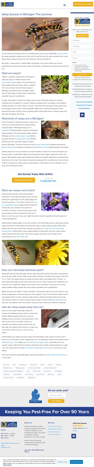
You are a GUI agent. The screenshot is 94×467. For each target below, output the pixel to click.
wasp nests (6, 374)
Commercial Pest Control (84, 102)
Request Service (82, 75)
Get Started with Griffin (23, 180)
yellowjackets (31, 377)
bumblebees (22, 365)
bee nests (6, 365)
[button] (64, 5)
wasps (59, 374)
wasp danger (58, 371)
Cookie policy (7, 465)
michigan (58, 365)
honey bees (33, 365)
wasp (27, 371)
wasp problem (18, 374)
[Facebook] (82, 115)
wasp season (40, 374)
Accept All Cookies (76, 462)
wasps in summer (8, 377)
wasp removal (29, 374)
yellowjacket (20, 377)
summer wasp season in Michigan (13, 371)
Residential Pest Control (84, 105)
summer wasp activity (34, 368)
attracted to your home (10, 342)
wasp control (47, 371)
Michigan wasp (7, 368)
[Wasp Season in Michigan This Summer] (35, 34)
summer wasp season (50, 368)
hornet (42, 365)
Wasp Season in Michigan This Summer (27, 14)
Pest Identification (84, 108)
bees (14, 365)
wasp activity (36, 371)
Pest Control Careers (54, 432)
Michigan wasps (20, 368)
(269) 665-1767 (49, 181)
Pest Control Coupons (54, 434)
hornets (50, 365)
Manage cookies (62, 462)
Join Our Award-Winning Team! (34, 451)
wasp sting (51, 374)
